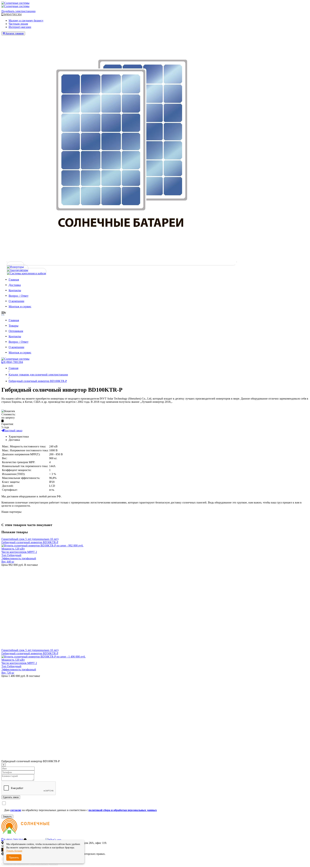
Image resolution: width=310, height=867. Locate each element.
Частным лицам (18, 23)
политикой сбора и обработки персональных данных (122, 810)
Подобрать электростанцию (18, 11)
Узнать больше (14, 850)
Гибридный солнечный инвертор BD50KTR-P (29, 653)
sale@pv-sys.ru (36, 839)
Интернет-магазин (20, 26)
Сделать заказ (11, 797)
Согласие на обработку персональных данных (29, 863)
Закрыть (7, 816)
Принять (14, 857)
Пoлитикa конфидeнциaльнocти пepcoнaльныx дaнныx (35, 858)
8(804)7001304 (12, 14)
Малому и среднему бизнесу (26, 20)
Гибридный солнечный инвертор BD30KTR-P (29, 542)
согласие (15, 810)
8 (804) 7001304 (13, 362)
